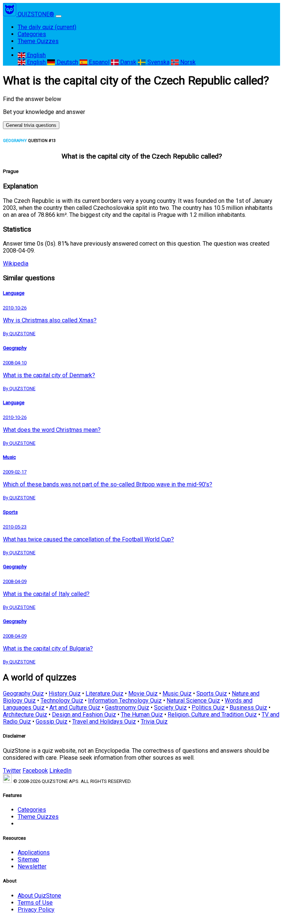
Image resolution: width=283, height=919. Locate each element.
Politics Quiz (208, 707)
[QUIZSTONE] (10, 14)
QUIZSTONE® (36, 14)
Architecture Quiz (25, 714)
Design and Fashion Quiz (84, 714)
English (35, 55)
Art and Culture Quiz (74, 707)
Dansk (127, 62)
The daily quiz (47, 27)
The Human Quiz (142, 714)
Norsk (187, 62)
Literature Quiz (104, 693)
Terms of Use (35, 902)
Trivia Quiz (154, 721)
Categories (32, 34)
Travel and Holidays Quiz (104, 721)
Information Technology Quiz (125, 700)
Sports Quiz (211, 693)
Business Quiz (248, 707)
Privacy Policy (36, 909)
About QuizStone (39, 895)
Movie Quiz (143, 693)
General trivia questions (31, 125)
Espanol (98, 62)
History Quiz (65, 693)
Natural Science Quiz (193, 700)
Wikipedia (15, 263)
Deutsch (66, 62)
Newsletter (32, 866)
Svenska (157, 62)
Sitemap (28, 859)
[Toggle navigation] (59, 16)
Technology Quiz (62, 700)
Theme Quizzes (38, 41)
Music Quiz (177, 693)
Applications (34, 852)
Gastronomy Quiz (127, 707)
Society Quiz (170, 707)
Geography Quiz (23, 693)
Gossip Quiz (51, 721)
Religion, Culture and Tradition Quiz (212, 714)
